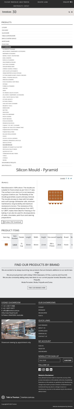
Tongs (4, 155)
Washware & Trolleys (9, 162)
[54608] (6, 245)
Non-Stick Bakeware (8, 114)
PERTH (40, 316)
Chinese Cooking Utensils (10, 68)
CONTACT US (42, 336)
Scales (4, 136)
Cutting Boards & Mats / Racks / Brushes (14, 75)
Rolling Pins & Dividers (9, 134)
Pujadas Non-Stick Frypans (10, 129)
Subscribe (67, 360)
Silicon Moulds (7, 145)
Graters (5, 88)
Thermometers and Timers (10, 153)
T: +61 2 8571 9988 (8, 306)
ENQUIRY (68, 2)
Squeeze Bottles (7, 151)
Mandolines (6, 108)
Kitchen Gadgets (7, 99)
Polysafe (7, 2)
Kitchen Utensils (7, 101)
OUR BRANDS (42, 325)
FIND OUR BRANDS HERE (37, 288)
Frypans (5, 84)
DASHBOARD (42, 351)
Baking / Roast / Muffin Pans (11, 55)
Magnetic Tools (7, 105)
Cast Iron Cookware (8, 64)
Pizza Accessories (8, 121)
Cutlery (4, 27)
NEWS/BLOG (42, 333)
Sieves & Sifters (7, 142)
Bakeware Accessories (9, 53)
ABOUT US (41, 328)
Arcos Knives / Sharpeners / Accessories (14, 51)
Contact (26, 6)
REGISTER (41, 348)
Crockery (5, 30)
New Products (18, 6)
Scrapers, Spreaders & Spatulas (12, 140)
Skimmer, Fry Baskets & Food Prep (12, 147)
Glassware (5, 33)
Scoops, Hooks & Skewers (10, 138)
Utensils (5, 158)
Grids (4, 90)
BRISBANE (41, 310)
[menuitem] (7, 2)
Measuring (6, 112)
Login (46, 2)
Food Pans (5, 44)
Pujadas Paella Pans (8, 132)
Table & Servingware (8, 36)
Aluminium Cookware (9, 49)
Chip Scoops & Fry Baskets (10, 71)
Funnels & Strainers (8, 86)
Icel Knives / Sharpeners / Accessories (13, 95)
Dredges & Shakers (8, 79)
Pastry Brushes (7, 118)
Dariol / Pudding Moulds (10, 77)
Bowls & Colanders (8, 60)
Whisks (5, 160)
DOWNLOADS (42, 331)
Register (40, 2)
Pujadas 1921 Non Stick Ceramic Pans (13, 127)
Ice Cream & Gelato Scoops (10, 92)
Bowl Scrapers (7, 58)
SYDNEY (41, 307)
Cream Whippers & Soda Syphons (12, 73)
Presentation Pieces (8, 123)
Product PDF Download (12, 222)
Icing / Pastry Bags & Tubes (10, 97)
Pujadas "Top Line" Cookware (11, 125)
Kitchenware (6, 47)
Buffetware (5, 41)
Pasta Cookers (7, 116)
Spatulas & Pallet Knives (10, 149)
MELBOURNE (42, 313)
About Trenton (24, 2)
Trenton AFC (15, 2)
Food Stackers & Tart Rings (11, 82)
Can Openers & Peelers (9, 62)
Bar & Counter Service (9, 38)
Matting (5, 110)
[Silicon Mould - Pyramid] (56, 197)
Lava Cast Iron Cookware (10, 103)
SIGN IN (40, 346)
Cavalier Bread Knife (8, 66)
